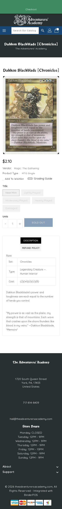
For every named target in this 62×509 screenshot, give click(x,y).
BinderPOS (31, 495)
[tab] (30, 240)
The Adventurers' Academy (30, 48)
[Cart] (56, 30)
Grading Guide (43, 178)
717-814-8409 (31, 402)
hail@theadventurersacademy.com (31, 419)
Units (5, 216)
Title (5, 186)
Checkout (31, 9)
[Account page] (49, 30)
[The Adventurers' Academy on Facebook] (27, 4)
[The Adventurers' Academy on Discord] (34, 4)
